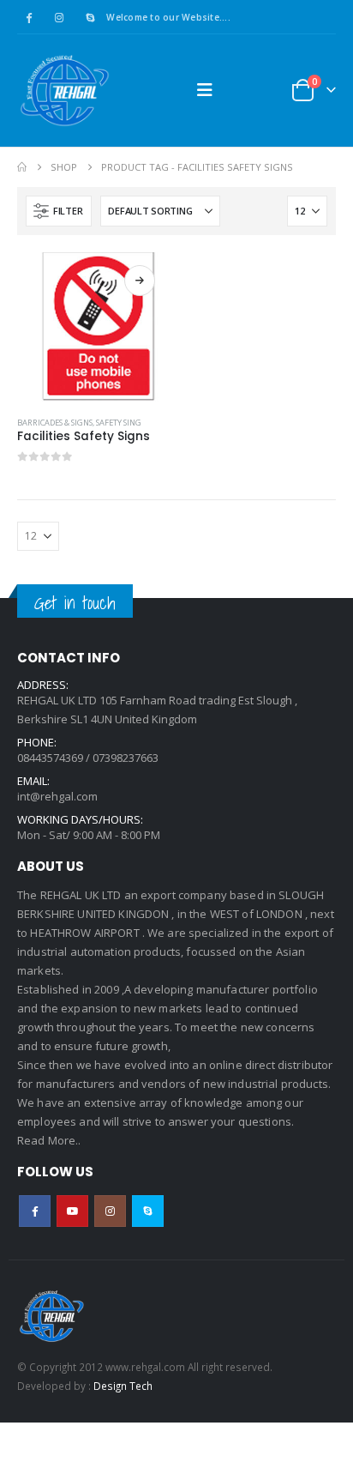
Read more (139, 280)
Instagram (110, 1211)
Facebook (35, 1211)
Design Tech (123, 1385)
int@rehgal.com (57, 796)
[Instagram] (59, 17)
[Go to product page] (92, 327)
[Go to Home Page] (22, 167)
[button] (205, 90)
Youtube (72, 1211)
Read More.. (49, 1140)
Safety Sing (118, 422)
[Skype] (90, 17)
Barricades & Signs (55, 422)
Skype (148, 1211)
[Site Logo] (64, 90)
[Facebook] (28, 17)
